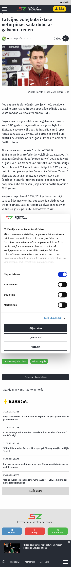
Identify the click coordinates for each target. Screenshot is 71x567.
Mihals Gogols (39, 361)
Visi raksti (44, 562)
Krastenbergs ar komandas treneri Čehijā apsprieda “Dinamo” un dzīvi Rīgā (35, 434)
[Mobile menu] (5, 9)
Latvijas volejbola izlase (15, 361)
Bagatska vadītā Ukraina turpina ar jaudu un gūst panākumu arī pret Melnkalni (36, 418)
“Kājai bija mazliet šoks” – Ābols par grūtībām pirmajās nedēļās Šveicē (36, 449)
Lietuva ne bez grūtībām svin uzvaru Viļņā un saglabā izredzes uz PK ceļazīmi (35, 465)
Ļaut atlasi (35, 337)
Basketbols (57, 532)
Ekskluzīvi (14, 562)
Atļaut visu (35, 328)
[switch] (62, 284)
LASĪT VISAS (35, 491)
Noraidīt (35, 346)
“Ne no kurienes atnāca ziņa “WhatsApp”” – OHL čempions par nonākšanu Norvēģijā (35, 481)
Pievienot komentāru (36, 377)
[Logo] (29, 8)
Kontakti (64, 2)
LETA (9, 38)
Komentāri (30, 562)
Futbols (12, 532)
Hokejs (34, 532)
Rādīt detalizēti (52, 318)
